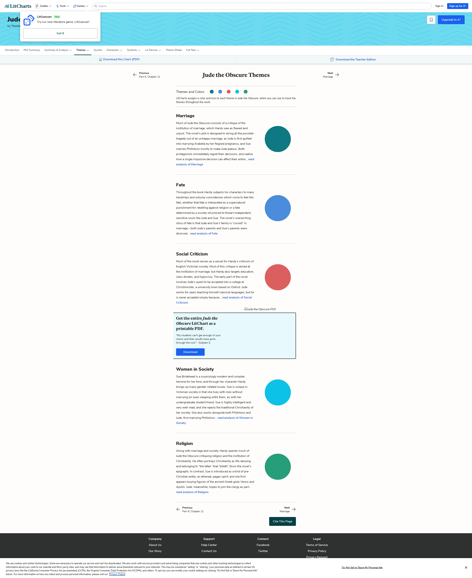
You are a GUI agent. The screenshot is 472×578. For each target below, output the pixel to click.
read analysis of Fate (204, 233)
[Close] (466, 567)
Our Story (155, 551)
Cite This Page (282, 521)
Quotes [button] (98, 50)
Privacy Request (317, 557)
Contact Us (209, 551)
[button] (12, 50)
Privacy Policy (317, 551)
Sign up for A (457, 6)
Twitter (263, 551)
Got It (60, 33)
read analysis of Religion (192, 492)
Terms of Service (317, 545)
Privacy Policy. (117, 574)
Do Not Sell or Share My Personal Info (362, 567)
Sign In (439, 6)
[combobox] (264, 6)
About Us (155, 545)
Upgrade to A (451, 19)
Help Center (209, 545)
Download (190, 352)
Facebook (263, 545)
